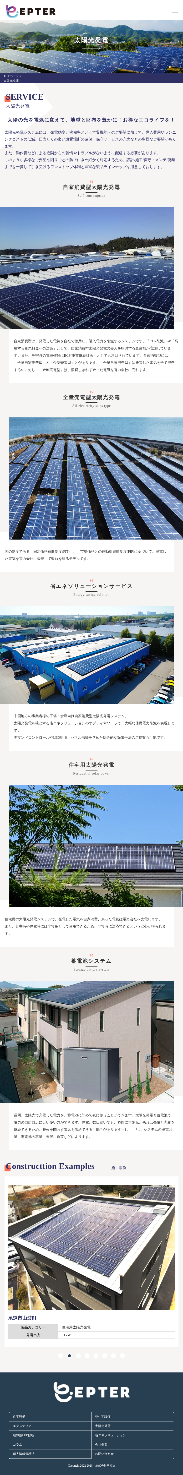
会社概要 (101, 1444)
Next (7, 1268)
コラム (17, 1444)
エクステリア (22, 1426)
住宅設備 (19, 1416)
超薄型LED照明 (23, 1435)
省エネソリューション (110, 1435)
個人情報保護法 (24, 1454)
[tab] (60, 1353)
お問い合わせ (104, 1454)
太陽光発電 (103, 1426)
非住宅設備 (103, 1416)
